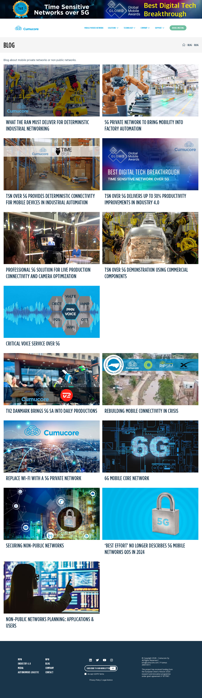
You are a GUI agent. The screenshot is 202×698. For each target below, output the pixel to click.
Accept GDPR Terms (96, 674)
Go (113, 668)
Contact (49, 672)
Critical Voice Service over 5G (33, 343)
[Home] (183, 44)
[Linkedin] (90, 660)
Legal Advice (107, 680)
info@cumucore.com (150, 663)
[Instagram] (111, 660)
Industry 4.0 (24, 663)
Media (20, 667)
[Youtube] (104, 660)
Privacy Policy (95, 680)
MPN (20, 659)
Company (49, 667)
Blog (196, 44)
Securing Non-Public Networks (35, 545)
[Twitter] (97, 660)
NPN (47, 659)
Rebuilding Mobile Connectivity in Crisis (141, 411)
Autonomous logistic (28, 672)
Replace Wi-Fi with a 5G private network (43, 478)
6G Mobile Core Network (127, 478)
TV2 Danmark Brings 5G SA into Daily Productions (51, 411)
